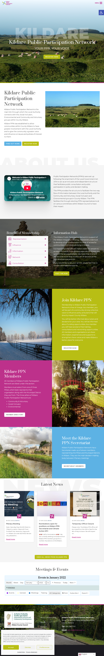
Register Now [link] (30, 144)
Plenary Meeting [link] (13, 524)
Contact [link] (44, 627)
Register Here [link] (51, 57)
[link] (101, 12)
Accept (11, 647)
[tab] (27, 239)
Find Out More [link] (13, 144)
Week (16, 583)
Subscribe (74, 593)
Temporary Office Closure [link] (83, 524)
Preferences (44, 647)
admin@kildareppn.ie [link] (76, 630)
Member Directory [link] (14, 415)
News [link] (49, 520)
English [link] (84, 654)
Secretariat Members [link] (74, 466)
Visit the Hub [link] (61, 273)
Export (84, 593)
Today (65, 583)
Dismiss (28, 647)
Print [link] (65, 593)
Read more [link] (10, 539)
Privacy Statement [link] (31, 652)
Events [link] (17, 520)
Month (8, 583)
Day (21, 583)
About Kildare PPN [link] (48, 618)
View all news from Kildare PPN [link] (52, 557)
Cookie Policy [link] (21, 652)
